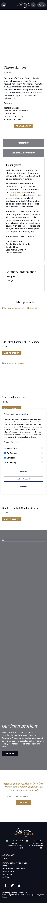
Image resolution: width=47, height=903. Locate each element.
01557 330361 (8, 855)
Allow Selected (23, 479)
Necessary (12, 448)
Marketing (11, 463)
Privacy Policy (11, 442)
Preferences (12, 453)
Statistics (11, 458)
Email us (6, 858)
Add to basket (23, 126)
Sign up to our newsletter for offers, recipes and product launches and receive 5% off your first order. (23, 786)
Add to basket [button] (11, 353)
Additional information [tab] (23, 153)
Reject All (23, 486)
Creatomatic (20, 895)
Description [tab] (23, 143)
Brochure (10, 754)
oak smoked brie (16, 192)
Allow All (23, 471)
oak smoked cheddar (21, 194)
